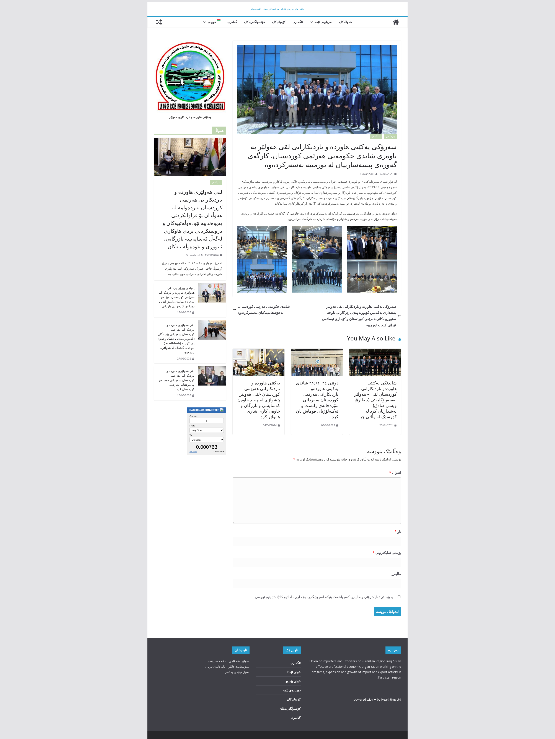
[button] (312, 22)
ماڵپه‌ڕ (396, 573)
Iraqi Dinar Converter (204, 410)
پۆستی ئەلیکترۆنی (387, 552)
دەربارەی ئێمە (323, 22)
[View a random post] (159, 22)
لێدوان (395, 472)
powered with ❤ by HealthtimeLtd (377, 699)
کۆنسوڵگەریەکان (254, 22)
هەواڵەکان (345, 22)
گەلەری (232, 22)
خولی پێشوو (293, 681)
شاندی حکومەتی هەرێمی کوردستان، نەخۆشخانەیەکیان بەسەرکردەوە (264, 309)
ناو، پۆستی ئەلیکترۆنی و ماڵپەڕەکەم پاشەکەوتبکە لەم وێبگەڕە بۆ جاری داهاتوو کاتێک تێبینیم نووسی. (324, 596)
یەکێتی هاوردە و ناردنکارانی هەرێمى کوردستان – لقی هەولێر (278, 8)
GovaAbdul (367, 174)
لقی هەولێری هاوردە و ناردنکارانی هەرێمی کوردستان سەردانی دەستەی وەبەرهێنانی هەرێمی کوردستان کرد (176, 380)
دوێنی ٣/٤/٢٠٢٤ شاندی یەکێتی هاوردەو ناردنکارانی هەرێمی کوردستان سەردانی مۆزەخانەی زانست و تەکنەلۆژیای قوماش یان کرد (317, 400)
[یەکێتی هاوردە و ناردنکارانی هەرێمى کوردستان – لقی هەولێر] (396, 22)
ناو (398, 531)
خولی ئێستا (294, 672)
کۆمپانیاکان (279, 22)
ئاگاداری (298, 22)
